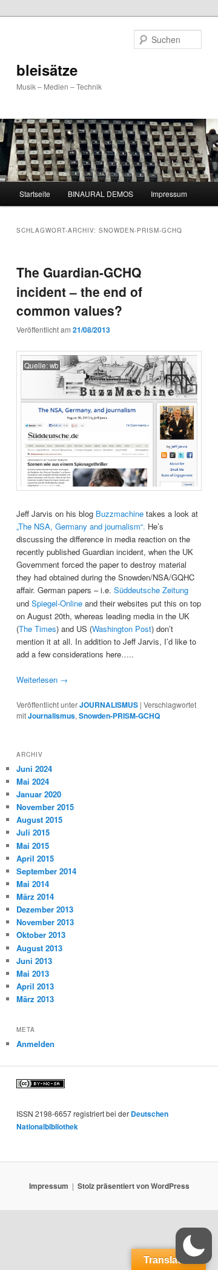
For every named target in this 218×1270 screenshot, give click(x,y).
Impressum (169, 193)
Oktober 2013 (40, 934)
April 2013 (35, 986)
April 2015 (35, 858)
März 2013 (35, 999)
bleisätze (47, 69)
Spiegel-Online (56, 603)
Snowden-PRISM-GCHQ (119, 715)
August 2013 (39, 948)
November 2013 (45, 922)
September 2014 (46, 871)
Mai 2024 (32, 781)
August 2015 (39, 819)
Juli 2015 (33, 832)
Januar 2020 (38, 794)
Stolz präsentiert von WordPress (134, 1185)
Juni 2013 (34, 960)
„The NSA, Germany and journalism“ (79, 526)
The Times (37, 628)
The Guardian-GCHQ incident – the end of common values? (79, 291)
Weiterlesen (42, 679)
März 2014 (35, 896)
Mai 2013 (32, 973)
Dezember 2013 (44, 909)
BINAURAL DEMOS (100, 193)
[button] (194, 1246)
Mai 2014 (32, 883)
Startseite (34, 193)
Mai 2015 (32, 845)
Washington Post (121, 628)
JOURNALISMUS (108, 704)
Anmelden (35, 1043)
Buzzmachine (120, 513)
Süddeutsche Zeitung (151, 590)
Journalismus (51, 715)
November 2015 (45, 807)
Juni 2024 (34, 768)
